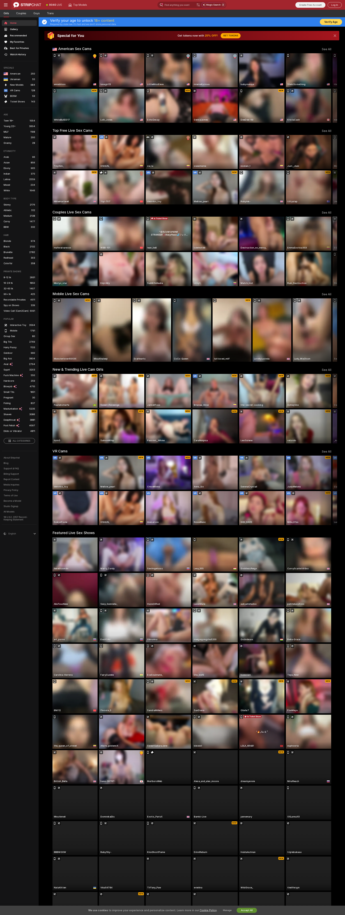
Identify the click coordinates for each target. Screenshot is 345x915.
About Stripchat (12, 458)
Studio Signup (11, 506)
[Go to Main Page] (27, 5)
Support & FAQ (11, 468)
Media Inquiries (11, 485)
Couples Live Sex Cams (71, 212)
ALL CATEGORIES (21, 441)
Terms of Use (11, 495)
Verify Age (331, 22)
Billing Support (11, 474)
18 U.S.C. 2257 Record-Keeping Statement (15, 518)
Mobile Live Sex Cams (70, 294)
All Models (9, 511)
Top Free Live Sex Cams (72, 130)
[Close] (335, 35)
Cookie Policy (208, 910)
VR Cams (60, 451)
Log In (334, 5)
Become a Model (12, 501)
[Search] (198, 4)
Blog (6, 463)
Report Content (11, 479)
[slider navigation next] (328, 88)
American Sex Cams (74, 49)
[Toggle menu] (6, 5)
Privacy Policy (11, 490)
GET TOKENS (230, 35)
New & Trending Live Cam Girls (77, 369)
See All (326, 49)
